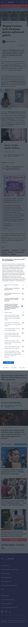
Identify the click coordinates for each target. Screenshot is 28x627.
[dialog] (14, 313)
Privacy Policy (22, 367)
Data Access (14, 367)
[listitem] (14, 285)
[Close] (25, 259)
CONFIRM (8, 362)
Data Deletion (6, 367)
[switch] (22, 288)
